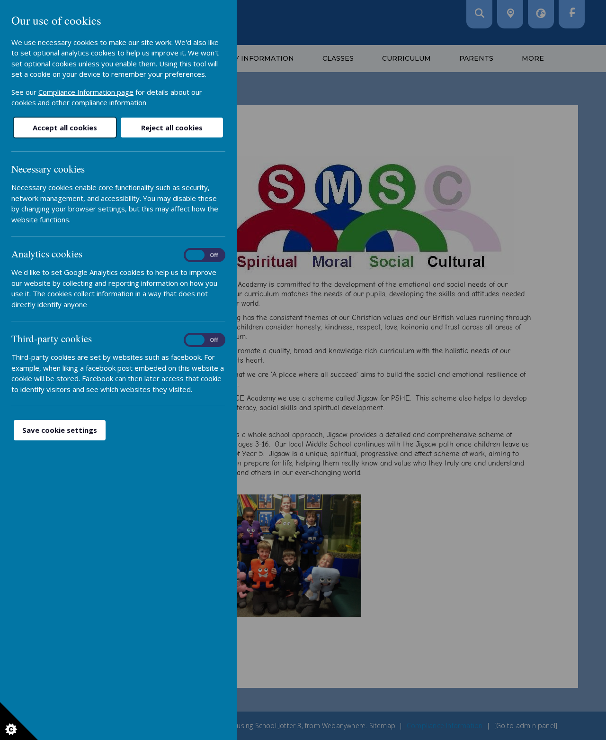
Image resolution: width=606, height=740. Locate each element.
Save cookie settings (59, 430)
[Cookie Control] (19, 721)
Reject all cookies (172, 127)
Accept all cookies (65, 127)
